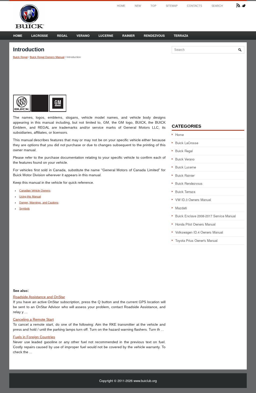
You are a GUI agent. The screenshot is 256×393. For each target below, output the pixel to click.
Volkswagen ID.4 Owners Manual (199, 232)
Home (121, 6)
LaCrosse (39, 35)
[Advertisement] (89, 76)
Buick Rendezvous (188, 183)
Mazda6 (181, 208)
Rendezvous (154, 35)
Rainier (128, 35)
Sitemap (172, 6)
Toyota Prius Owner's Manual (196, 240)
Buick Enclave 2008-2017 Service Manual (205, 216)
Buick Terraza (185, 191)
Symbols (24, 208)
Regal (62, 35)
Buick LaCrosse (186, 142)
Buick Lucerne (185, 167)
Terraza (181, 35)
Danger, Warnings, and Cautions (38, 202)
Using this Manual (30, 196)
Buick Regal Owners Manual (47, 57)
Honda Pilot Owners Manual (195, 224)
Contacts (194, 6)
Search (217, 6)
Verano (83, 35)
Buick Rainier (184, 175)
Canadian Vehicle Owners (34, 190)
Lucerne (105, 35)
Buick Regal (20, 57)
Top (153, 6)
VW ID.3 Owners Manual (193, 199)
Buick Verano (184, 159)
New (138, 6)
